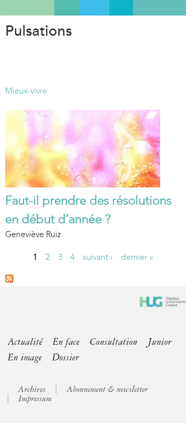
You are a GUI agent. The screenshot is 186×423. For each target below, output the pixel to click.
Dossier (65, 357)
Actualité (25, 341)
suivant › (98, 257)
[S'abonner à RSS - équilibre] (9, 280)
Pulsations (38, 31)
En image (25, 357)
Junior (160, 341)
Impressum (35, 398)
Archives (31, 389)
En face (66, 341)
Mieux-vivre (26, 91)
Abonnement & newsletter (107, 389)
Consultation (113, 341)
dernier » (137, 257)
